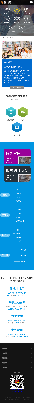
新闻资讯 (5, 363)
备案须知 (26, 399)
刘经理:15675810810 (17, 389)
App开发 (4, 353)
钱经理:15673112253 (17, 391)
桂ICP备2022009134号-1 (15, 399)
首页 (3, 37)
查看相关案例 (17, 87)
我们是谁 (5, 367)
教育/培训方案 (10, 37)
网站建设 (5, 348)
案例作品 (5, 358)
